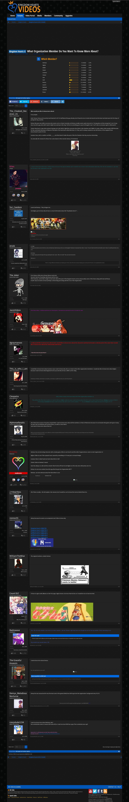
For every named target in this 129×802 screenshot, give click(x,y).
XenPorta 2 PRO (12, 754)
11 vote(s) (83, 82)
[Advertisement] (64, 37)
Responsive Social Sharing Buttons (96, 801)
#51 (119, 483)
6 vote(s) (83, 77)
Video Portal (30, 15)
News (9, 797)
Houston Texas (23, 712)
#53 (119, 549)
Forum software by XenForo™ (101, 794)
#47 (119, 355)
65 (24, 535)
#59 (119, 736)
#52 (119, 502)
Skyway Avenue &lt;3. (22, 412)
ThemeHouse (109, 798)
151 (24, 227)
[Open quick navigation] (121, 22)
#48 (119, 381)
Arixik (12, 246)
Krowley (32, 483)
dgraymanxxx (16, 342)
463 (24, 415)
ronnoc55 (14, 518)
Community (58, 15)
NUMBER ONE (48, 475)
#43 (119, 239)
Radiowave (15, 630)
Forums (20, 15)
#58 (119, 706)
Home (12, 15)
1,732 (24, 653)
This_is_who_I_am (18, 368)
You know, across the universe (20, 650)
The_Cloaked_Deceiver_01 (18, 112)
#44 (119, 267)
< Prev (16, 105)
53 (24, 715)
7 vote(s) (83, 87)
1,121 (24, 200)
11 (24, 361)
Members (47, 15)
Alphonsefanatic (17, 422)
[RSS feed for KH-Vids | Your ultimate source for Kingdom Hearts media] (105, 791)
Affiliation (45, 797)
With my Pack (24, 571)
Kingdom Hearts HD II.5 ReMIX (21, 54)
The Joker (14, 275)
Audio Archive (23, 797)
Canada (25, 532)
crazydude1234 (17, 722)
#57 (119, 683)
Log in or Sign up (116, 1)
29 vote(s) (83, 80)
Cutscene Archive (15, 797)
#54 (119, 586)
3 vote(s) (83, 62)
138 (24, 623)
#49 (119, 406)
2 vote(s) (83, 70)
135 (24, 268)
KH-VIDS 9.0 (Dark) (14, 787)
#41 (119, 159)
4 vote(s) (83, 65)
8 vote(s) (83, 75)
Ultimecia (35, 54)
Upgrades (68, 15)
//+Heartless (15, 491)
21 (24, 389)
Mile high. (25, 299)
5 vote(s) (83, 85)
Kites (31, 179)
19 (24, 133)
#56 (119, 645)
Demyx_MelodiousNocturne (18, 695)
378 (24, 303)
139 (24, 445)
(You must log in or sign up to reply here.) (111, 747)
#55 (119, 623)
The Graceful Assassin (15, 662)
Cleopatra (14, 396)
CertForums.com (109, 801)
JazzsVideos (15, 310)
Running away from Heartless (20, 386)
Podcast (35, 797)
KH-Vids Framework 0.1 (98, 797)
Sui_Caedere (16, 207)
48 (24, 739)
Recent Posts (12, 19)
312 (24, 329)
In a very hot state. (23, 358)
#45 (119, 285)
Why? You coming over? (22, 619)
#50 (119, 436)
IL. (26, 507)
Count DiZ (14, 593)
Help (119, 787)
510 (24, 575)
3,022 (24, 485)
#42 (119, 179)
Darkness (37, 475)
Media (39, 15)
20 (24, 511)
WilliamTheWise (17, 556)
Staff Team (40, 797)
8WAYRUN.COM (28, 754)
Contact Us (112, 787)
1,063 (24, 686)
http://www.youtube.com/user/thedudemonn (49, 733)
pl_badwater (24, 683)
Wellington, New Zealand (21, 129)
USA (26, 326)
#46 (119, 335)
